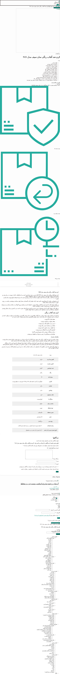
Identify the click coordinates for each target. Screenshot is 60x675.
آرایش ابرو (51, 603)
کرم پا (52, 587)
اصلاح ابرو (52, 644)
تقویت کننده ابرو (47, 604)
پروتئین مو (51, 593)
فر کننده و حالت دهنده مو (48, 650)
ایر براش (49, 559)
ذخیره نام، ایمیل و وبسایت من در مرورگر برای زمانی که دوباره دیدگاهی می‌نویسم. (38, 466)
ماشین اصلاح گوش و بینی (48, 645)
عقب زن (52, 664)
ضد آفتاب (50, 6)
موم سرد (52, 622)
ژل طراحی (48, 567)
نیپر (53, 669)
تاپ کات (49, 547)
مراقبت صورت (55, 6)
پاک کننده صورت (50, 634)
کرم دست (52, 585)
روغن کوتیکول (48, 548)
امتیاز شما (56, 448)
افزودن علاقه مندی (55, 82)
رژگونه (49, 610)
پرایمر (50, 542)
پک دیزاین (49, 565)
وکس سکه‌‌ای (51, 616)
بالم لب (52, 572)
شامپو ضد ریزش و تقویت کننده (44, 629)
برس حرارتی (51, 649)
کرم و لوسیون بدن (50, 589)
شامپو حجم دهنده (47, 628)
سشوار (52, 646)
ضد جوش (52, 579)
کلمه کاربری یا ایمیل (55, 510)
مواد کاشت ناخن (50, 538)
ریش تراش (51, 653)
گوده (53, 668)
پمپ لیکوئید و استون (49, 658)
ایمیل (57, 464)
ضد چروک (52, 580)
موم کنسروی (51, 620)
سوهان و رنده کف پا (49, 671)
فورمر (52, 665)
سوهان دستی (51, 662)
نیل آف (52, 670)
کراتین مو (49, 601)
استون (49, 540)
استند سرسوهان (50, 656)
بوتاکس (52, 592)
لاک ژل (49, 539)
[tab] (28, 283)
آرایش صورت (51, 609)
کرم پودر (49, 612)
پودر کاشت (48, 544)
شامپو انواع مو (47, 626)
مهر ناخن (49, 569)
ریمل (50, 608)
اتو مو (53, 648)
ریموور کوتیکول (47, 549)
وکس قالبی (51, 618)
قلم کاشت (48, 545)
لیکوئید (49, 553)
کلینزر (50, 552)
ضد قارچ (49, 551)
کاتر (53, 666)
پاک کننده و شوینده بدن (48, 640)
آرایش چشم (51, 605)
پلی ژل (49, 543)
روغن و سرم (51, 576)
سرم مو (52, 595)
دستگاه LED (48, 561)
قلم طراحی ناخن (47, 568)
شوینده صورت (47, 636)
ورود (58, 517)
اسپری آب (51, 573)
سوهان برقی (48, 557)
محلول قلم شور (47, 555)
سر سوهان (51, 661)
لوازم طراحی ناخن (50, 563)
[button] (54, 488)
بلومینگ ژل (48, 564)
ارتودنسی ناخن (50, 657)
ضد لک (52, 581)
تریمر (53, 652)
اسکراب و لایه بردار (46, 638)
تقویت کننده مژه (47, 607)
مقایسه (58, 83)
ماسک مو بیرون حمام (49, 596)
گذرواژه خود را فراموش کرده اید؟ (42, 515)
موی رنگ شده (48, 633)
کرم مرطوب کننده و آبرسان (47, 584)
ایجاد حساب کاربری (55, 523)
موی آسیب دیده (47, 632)
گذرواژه (57, 512)
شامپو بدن (48, 641)
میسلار (49, 637)
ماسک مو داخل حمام (49, 597)
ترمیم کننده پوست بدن (49, 588)
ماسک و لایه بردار (50, 583)
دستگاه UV (48, 560)
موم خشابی (51, 617)
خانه (59, 6)
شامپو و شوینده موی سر (48, 625)
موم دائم (52, 621)
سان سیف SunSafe (36, 85)
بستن (59, 504)
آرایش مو (52, 600)
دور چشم (52, 575)
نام (57, 461)
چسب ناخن (51, 660)
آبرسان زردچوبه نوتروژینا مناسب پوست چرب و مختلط (40, 484)
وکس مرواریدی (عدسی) (48, 614)
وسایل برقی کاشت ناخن (48, 556)
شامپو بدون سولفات (46, 630)
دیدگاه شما (56, 458)
